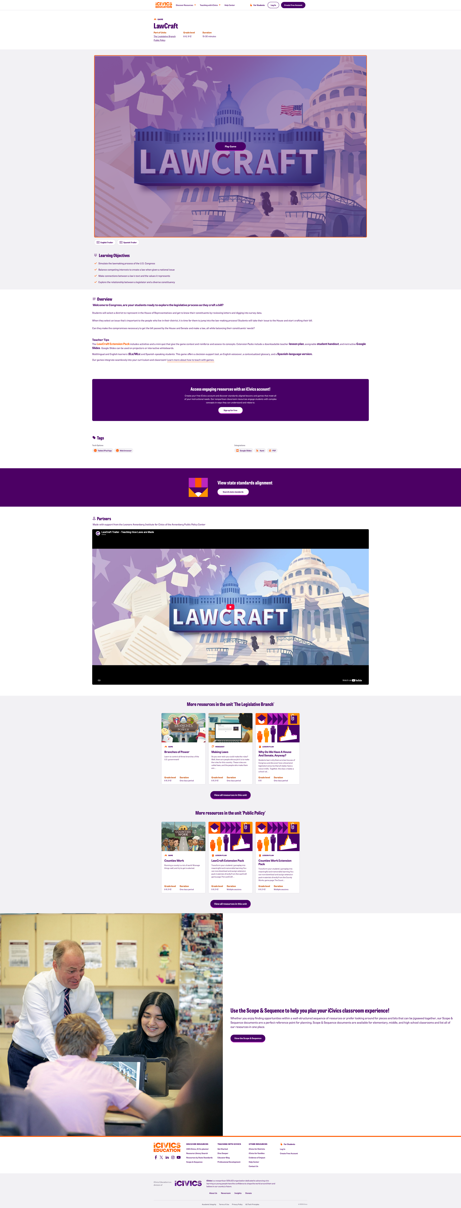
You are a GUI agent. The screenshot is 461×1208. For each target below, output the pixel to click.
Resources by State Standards (199, 1157)
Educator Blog (224, 1157)
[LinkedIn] (167, 1157)
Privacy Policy (237, 1204)
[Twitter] (161, 1157)
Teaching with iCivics (209, 5)
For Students (259, 5)
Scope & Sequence (194, 1161)
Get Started (223, 1149)
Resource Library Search (197, 1153)
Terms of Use (224, 1204)
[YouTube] (179, 1157)
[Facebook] (156, 1157)
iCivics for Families (257, 1153)
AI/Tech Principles (252, 1204)
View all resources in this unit (230, 794)
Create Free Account (293, 5)
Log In (273, 5)
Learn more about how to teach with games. (190, 359)
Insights (238, 1193)
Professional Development (229, 1161)
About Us (213, 1193)
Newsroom (226, 1193)
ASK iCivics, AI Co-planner (197, 1149)
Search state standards (233, 491)
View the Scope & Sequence (247, 1038)
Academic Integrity (209, 1204)
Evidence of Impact (257, 1157)
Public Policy (159, 40)
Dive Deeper (223, 1153)
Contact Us (253, 1166)
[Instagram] (173, 1157)
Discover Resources (184, 5)
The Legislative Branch (165, 36)
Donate (248, 1193)
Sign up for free (230, 410)
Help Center (229, 5)
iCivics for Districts (257, 1149)
